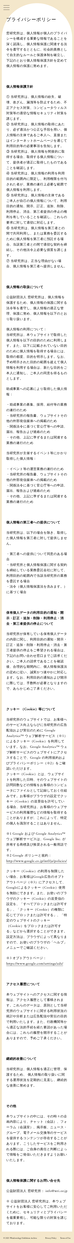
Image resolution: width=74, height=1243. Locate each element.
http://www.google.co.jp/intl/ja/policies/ (36, 861)
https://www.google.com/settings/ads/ (34, 964)
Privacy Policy (50, 1238)
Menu (6, 7)
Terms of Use (65, 1238)
